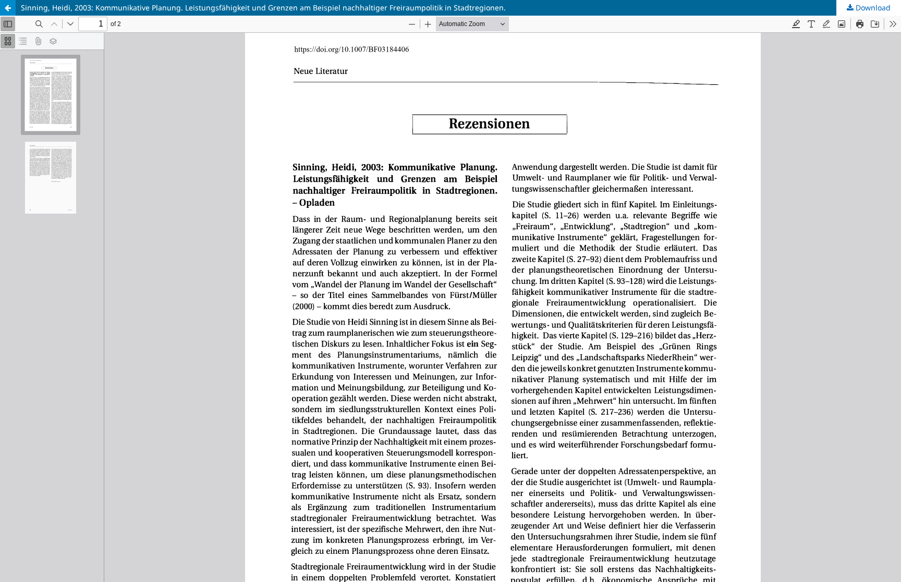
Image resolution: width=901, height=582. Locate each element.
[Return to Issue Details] (8, 8)
